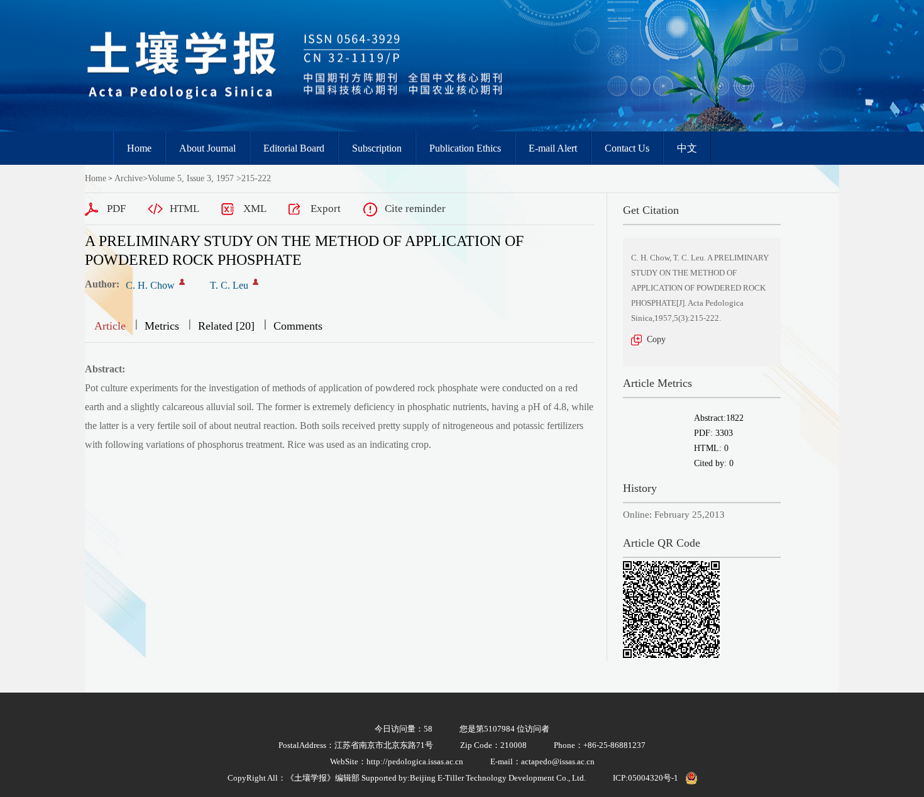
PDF (116, 209)
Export (326, 209)
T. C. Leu (229, 285)
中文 (687, 148)
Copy (656, 339)
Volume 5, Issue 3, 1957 (191, 178)
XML (255, 209)
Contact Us (627, 148)
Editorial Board (293, 148)
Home (139, 148)
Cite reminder (415, 209)
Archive (128, 178)
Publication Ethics (465, 148)
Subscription (377, 148)
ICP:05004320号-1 (645, 778)
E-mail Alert (553, 148)
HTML (184, 209)
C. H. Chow (150, 285)
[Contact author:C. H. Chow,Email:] (182, 282)
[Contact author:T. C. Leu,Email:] (255, 282)
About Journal (207, 148)
